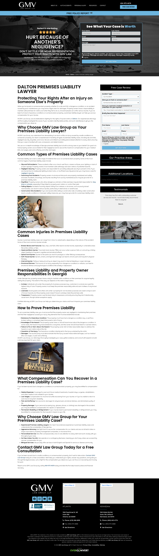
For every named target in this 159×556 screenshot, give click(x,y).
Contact (103, 5)
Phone (114, 36)
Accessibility (95, 545)
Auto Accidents (65, 5)
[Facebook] (34, 499)
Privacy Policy (87, 545)
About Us (54, 5)
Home (67, 74)
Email (84, 36)
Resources (93, 5)
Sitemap (102, 545)
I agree (85, 57)
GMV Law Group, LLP (65, 545)
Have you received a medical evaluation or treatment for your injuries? (117, 106)
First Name (86, 31)
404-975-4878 (125, 3)
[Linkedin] (49, 499)
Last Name (116, 31)
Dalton (72, 74)
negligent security (27, 173)
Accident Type (107, 94)
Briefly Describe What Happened (113, 113)
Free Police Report (78, 13)
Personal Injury (80, 5)
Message (85, 42)
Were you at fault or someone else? (114, 100)
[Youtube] (44, 499)
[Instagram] (39, 499)
